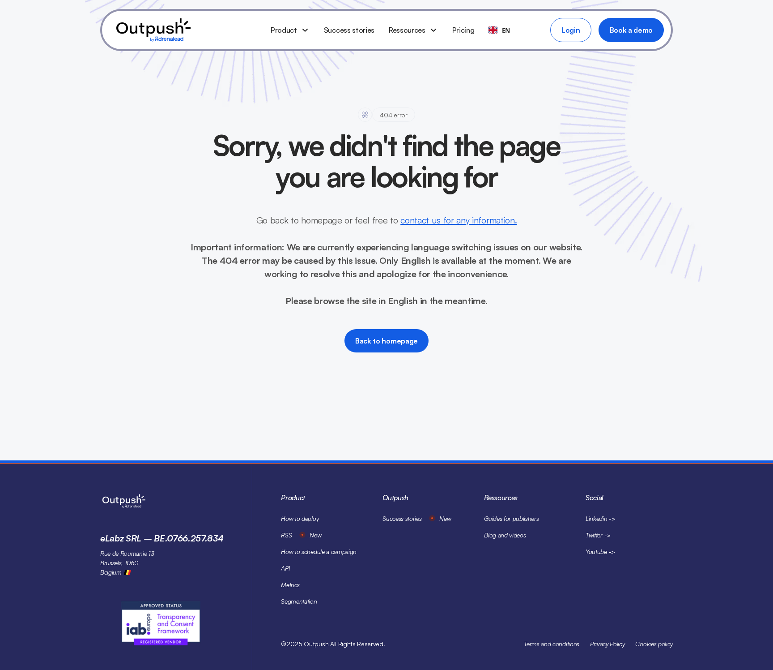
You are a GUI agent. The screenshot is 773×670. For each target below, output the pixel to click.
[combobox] (499, 30)
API (285, 568)
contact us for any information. (458, 220)
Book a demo (631, 30)
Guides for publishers (511, 518)
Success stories (349, 30)
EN (506, 30)
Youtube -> (600, 551)
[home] (186, 30)
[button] (290, 30)
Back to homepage (386, 340)
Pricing (463, 30)
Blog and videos (505, 535)
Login (570, 30)
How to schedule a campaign (319, 551)
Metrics (290, 584)
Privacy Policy (607, 644)
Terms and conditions (551, 644)
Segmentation (299, 601)
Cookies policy (654, 644)
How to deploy (300, 518)
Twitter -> (598, 535)
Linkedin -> (600, 518)
